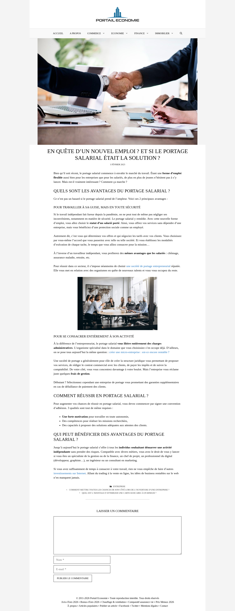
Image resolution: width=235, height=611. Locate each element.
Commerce (94, 33)
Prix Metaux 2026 (165, 602)
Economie (117, 33)
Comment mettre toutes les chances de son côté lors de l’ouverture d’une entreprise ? (119, 490)
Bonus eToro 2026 (89, 602)
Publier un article (108, 605)
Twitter (135, 605)
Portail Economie (99, 598)
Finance (139, 33)
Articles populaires (88, 605)
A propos (75, 33)
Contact (164, 605)
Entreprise (119, 486)
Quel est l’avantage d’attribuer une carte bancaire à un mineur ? (119, 493)
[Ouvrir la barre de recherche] (181, 33)
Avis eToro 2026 (69, 602)
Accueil (58, 33)
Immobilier (162, 33)
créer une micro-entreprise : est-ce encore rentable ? (139, 352)
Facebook (124, 605)
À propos (72, 605)
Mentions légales (149, 605)
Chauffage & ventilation (114, 602)
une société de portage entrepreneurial (148, 266)
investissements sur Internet (70, 473)
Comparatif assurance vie (140, 602)
